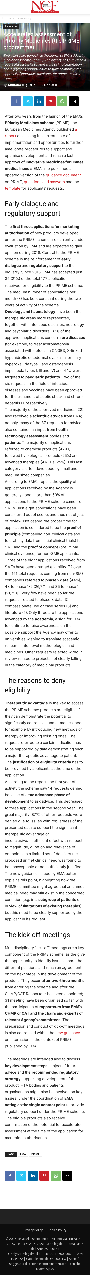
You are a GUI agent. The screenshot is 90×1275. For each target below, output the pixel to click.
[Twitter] (28, 101)
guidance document (63, 175)
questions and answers (44, 181)
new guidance (68, 1032)
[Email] (74, 101)
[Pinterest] (51, 101)
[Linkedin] (39, 101)
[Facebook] (16, 101)
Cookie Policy (57, 1230)
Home (6, 18)
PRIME (36, 1154)
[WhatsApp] (62, 101)
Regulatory (23, 18)
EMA (23, 1154)
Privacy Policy (33, 1230)
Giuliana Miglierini (22, 85)
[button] (8, 7)
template (12, 188)
